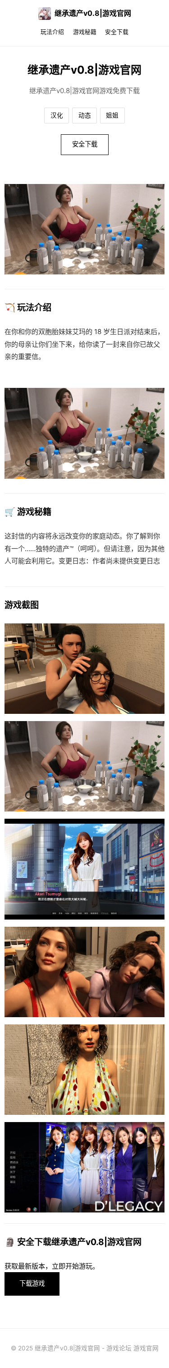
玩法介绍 (52, 31)
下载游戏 (32, 1283)
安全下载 (116, 31)
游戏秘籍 (84, 31)
